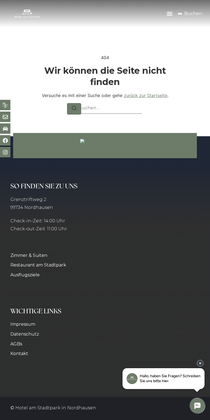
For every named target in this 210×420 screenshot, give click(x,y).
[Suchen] (74, 109)
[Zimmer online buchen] (5, 105)
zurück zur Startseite (145, 95)
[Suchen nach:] (105, 108)
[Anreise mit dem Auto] (5, 128)
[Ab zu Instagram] (5, 152)
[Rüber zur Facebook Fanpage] (5, 140)
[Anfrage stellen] (5, 117)
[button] (169, 13)
